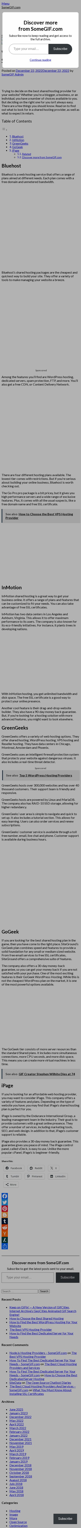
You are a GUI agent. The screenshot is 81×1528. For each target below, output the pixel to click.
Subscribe (60, 48)
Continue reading (40, 59)
